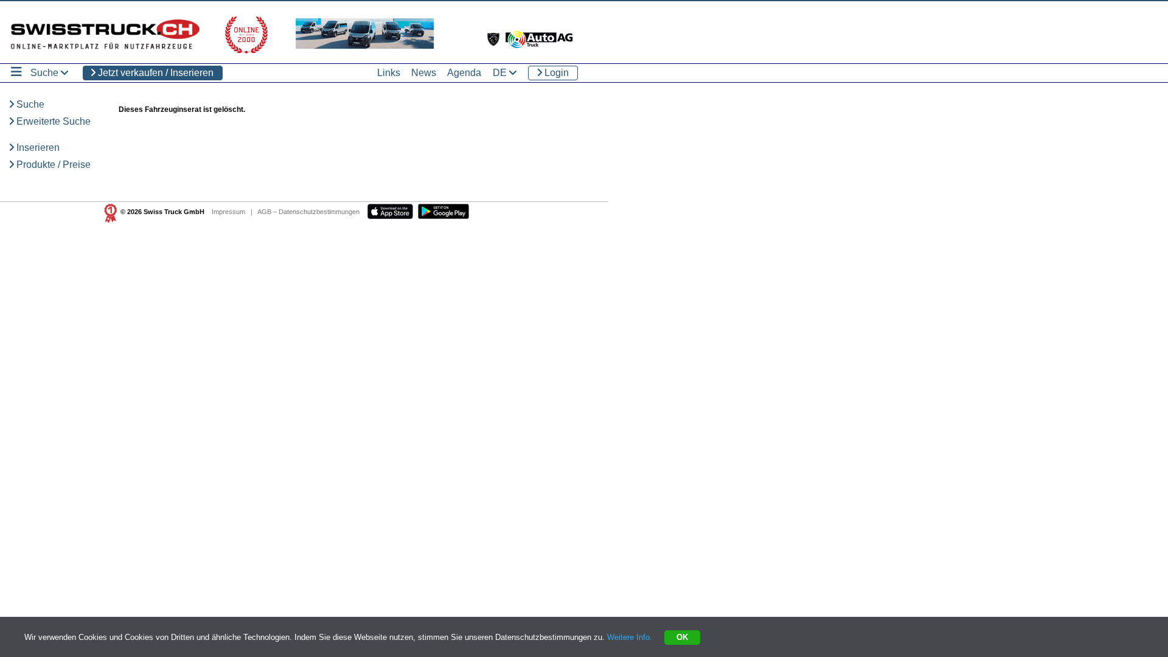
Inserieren (37, 147)
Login (555, 73)
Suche (29, 104)
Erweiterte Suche (52, 121)
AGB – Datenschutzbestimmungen (308, 211)
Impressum (228, 211)
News (423, 73)
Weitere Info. (629, 637)
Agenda (464, 73)
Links (388, 73)
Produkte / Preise (52, 164)
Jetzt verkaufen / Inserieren (155, 73)
